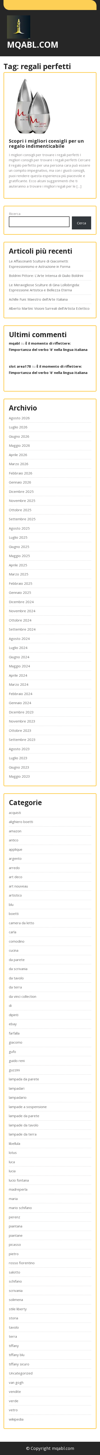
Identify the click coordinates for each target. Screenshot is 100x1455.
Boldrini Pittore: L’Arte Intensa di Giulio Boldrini (46, 275)
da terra (15, 987)
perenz (14, 1217)
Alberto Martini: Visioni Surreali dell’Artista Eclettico (49, 308)
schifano (15, 1281)
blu (11, 904)
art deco (15, 876)
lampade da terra (23, 1134)
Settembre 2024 (22, 629)
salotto (14, 1272)
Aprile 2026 (18, 454)
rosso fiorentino (22, 1262)
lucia (12, 1171)
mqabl (14, 343)
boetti (14, 913)
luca (12, 1161)
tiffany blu (16, 1354)
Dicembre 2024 (21, 601)
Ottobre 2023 (20, 730)
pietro (14, 1253)
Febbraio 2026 (20, 473)
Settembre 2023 (22, 739)
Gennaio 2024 (20, 702)
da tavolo (16, 978)
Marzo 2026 (18, 463)
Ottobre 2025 (20, 509)
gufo (12, 1051)
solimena (16, 1299)
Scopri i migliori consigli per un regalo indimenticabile (46, 143)
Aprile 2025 (18, 565)
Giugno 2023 (19, 767)
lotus (13, 1152)
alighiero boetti (21, 821)
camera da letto (21, 923)
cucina (13, 950)
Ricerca (14, 213)
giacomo (15, 1042)
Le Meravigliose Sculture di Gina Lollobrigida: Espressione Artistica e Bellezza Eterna (44, 287)
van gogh (16, 1382)
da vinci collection (22, 996)
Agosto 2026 (19, 418)
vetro (13, 1410)
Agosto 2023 (19, 748)
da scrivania (18, 968)
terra (13, 1336)
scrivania (16, 1290)
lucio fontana (19, 1180)
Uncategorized (21, 1373)
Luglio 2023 (18, 758)
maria (13, 1198)
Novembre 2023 (22, 721)
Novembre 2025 (22, 500)
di (10, 1005)
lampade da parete (24, 1115)
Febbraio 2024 (20, 693)
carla (12, 932)
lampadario (18, 1097)
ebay (13, 1024)
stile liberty (18, 1309)
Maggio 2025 (19, 555)
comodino (16, 941)
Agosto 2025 (19, 528)
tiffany (14, 1345)
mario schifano (20, 1207)
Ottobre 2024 (20, 620)
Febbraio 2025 (20, 583)
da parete (17, 959)
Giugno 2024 (19, 657)
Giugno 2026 (19, 436)
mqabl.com (32, 44)
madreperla (18, 1189)
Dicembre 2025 (21, 491)
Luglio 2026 (18, 427)
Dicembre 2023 (21, 712)
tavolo (14, 1327)
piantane (16, 1235)
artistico (15, 895)
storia (13, 1318)
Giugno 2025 (19, 546)
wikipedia (16, 1419)
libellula (14, 1143)
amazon (15, 831)
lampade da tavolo (23, 1125)
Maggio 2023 (19, 776)
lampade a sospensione (28, 1106)
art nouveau (18, 886)
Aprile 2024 (18, 675)
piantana (15, 1226)
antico (13, 840)
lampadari (16, 1088)
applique (15, 849)
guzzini (14, 1070)
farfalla (14, 1033)
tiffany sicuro (19, 1364)
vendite (15, 1391)
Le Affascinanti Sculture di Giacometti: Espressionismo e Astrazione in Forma (39, 264)
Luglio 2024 (18, 647)
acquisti (15, 812)
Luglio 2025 (18, 537)
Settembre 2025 (22, 519)
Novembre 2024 (22, 610)
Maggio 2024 (19, 666)
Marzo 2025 (18, 574)
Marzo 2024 (18, 684)
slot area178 (20, 366)
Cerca (81, 223)
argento (15, 858)
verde (13, 1400)
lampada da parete (24, 1079)
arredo (14, 867)
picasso (15, 1244)
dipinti (13, 1014)
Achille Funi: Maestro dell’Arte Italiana (38, 299)
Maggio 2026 (19, 445)
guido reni (17, 1060)
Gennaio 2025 (20, 592)
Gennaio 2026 (20, 482)
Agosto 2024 (19, 638)
